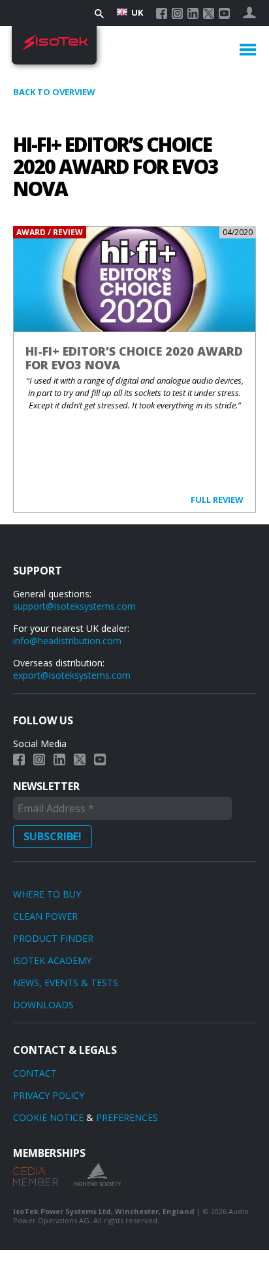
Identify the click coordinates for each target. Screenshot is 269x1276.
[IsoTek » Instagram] (177, 13)
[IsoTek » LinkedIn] (192, 13)
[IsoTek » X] (208, 13)
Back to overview (54, 92)
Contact (35, 1073)
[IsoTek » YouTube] (224, 13)
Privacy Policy (48, 1095)
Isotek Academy (52, 960)
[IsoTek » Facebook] (161, 13)
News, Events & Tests (65, 982)
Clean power (45, 916)
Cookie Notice (48, 1117)
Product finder (53, 938)
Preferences (127, 1117)
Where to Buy (47, 894)
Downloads (43, 1005)
